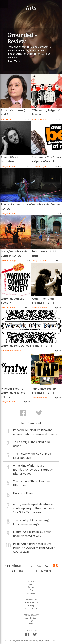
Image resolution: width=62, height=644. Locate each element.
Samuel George (8, 260)
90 (21, 571)
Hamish (45, 641)
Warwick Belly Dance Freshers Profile (26, 345)
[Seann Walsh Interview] (15, 138)
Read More (13, 61)
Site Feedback (31, 608)
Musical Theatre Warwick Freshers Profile (13, 392)
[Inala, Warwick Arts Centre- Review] (15, 232)
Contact (31, 587)
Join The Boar (31, 618)
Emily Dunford (8, 166)
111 (35, 571)
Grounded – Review (22, 38)
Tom (39, 641)
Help (31, 624)
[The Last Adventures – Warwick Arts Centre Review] (31, 185)
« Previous (12, 566)
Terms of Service (31, 602)
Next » (46, 571)
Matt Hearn (6, 119)
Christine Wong (39, 397)
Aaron (54, 641)
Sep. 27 (57, 307)
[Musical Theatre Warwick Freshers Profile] (15, 369)
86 (39, 566)
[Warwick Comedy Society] (15, 279)
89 (13, 571)
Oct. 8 (58, 166)
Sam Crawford (39, 119)
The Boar (24, 641)
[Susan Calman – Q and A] (15, 91)
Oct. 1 (58, 260)
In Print (31, 590)
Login (31, 621)
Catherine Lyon (39, 166)
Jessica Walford (39, 307)
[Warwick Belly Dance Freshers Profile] (31, 326)
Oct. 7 (58, 213)
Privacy (31, 605)
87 (47, 566)
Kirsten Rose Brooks (11, 350)
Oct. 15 (27, 119)
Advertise (31, 593)
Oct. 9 (27, 166)
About (31, 584)
